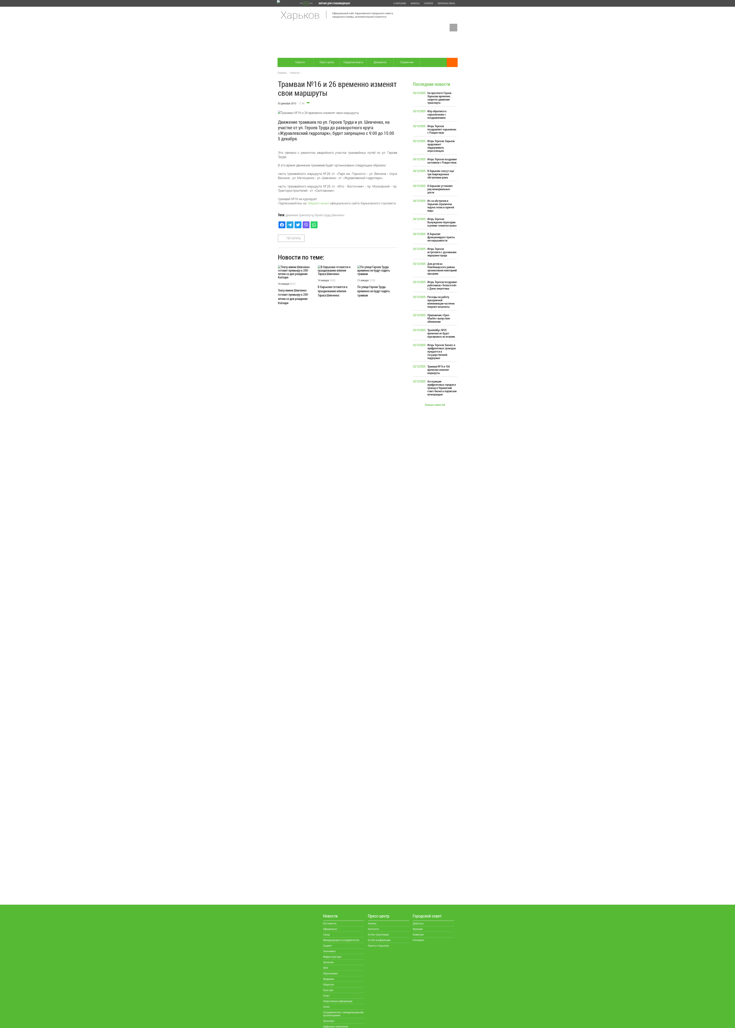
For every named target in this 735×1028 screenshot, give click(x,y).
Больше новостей (435, 405)
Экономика (329, 951)
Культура (328, 990)
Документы (380, 62)
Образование (330, 973)
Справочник (407, 62)
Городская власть (353, 62)
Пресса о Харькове (378, 945)
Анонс (326, 1006)
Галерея (428, 3)
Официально (330, 929)
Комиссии (418, 934)
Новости (300, 62)
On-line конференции (379, 940)
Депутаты (418, 923)
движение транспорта (299, 215)
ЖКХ (325, 968)
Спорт (326, 995)
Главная (282, 72)
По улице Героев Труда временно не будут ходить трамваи (373, 291)
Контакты (373, 929)
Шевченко (338, 215)
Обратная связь (446, 3)
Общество (328, 984)
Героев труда (322, 215)
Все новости (329, 923)
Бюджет (327, 945)
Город (326, 934)
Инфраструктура (332, 956)
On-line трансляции (378, 934)
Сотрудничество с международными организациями (343, 1013)
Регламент (418, 940)
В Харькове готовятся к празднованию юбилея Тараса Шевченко (333, 291)
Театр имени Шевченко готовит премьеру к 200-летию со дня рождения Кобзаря (293, 296)
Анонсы (415, 3)
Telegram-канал (318, 203)
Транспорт (329, 1021)
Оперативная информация (337, 1001)
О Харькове (400, 3)
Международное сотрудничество (341, 940)
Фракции (418, 929)
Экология (328, 962)
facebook (453, 27)
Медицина (328, 979)
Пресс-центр (326, 62)
